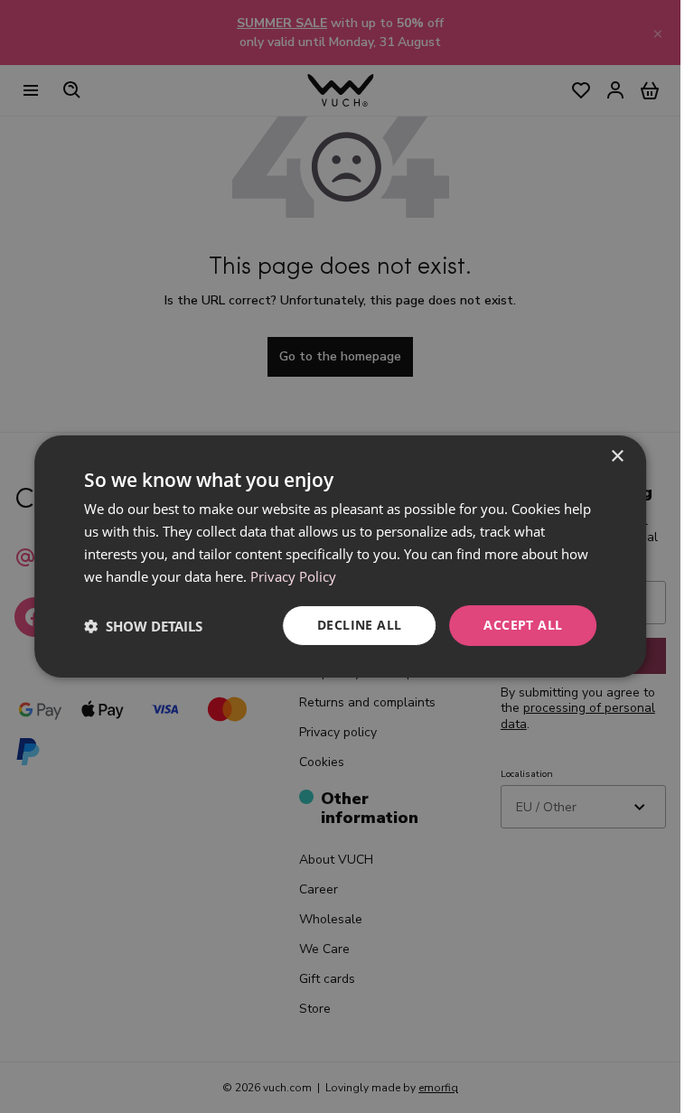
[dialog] (340, 556)
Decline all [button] (359, 624)
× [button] (617, 456)
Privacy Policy (293, 576)
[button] (143, 626)
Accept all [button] (522, 624)
